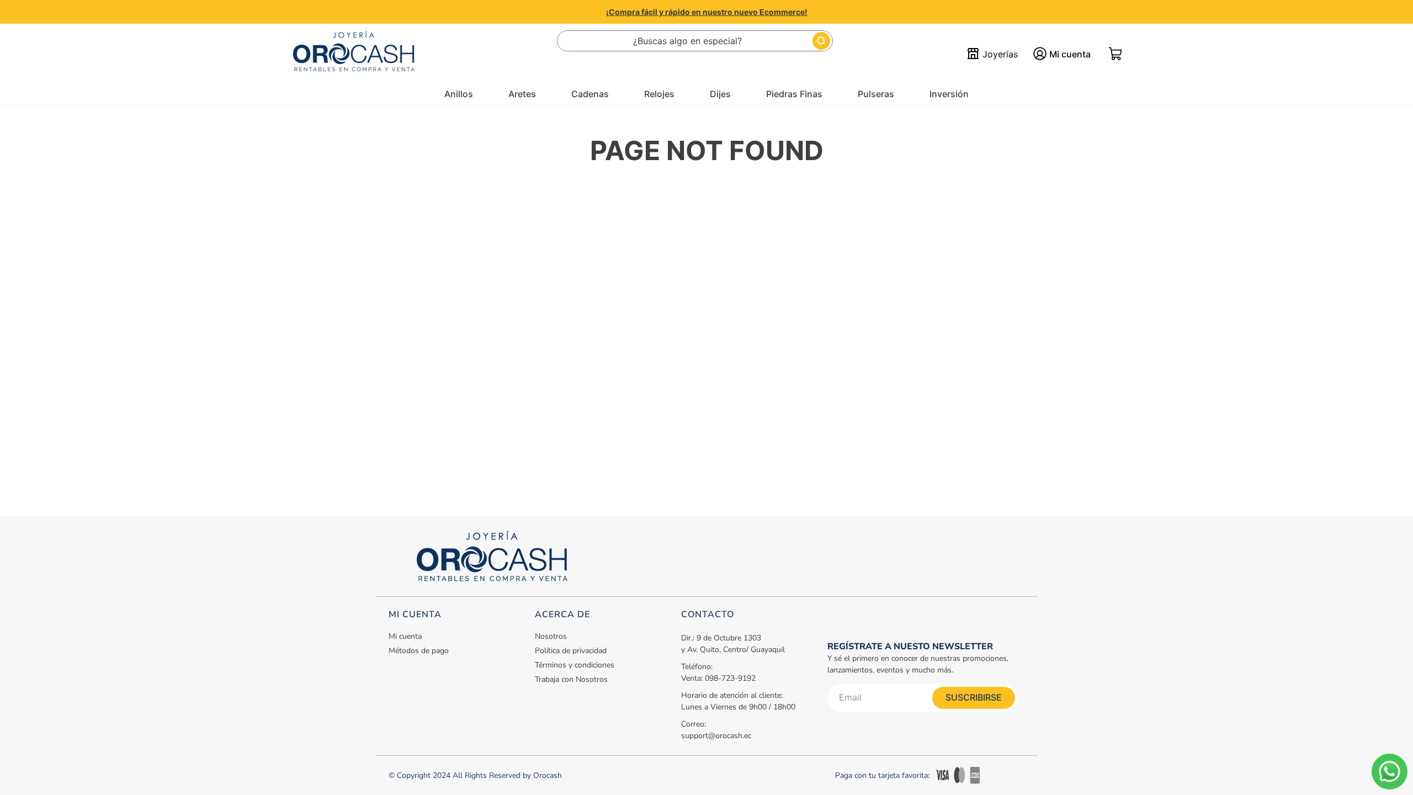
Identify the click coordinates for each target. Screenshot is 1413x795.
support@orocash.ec (716, 735)
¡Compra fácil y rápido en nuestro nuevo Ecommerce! (707, 12)
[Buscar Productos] (821, 41)
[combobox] (695, 40)
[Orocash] (354, 54)
